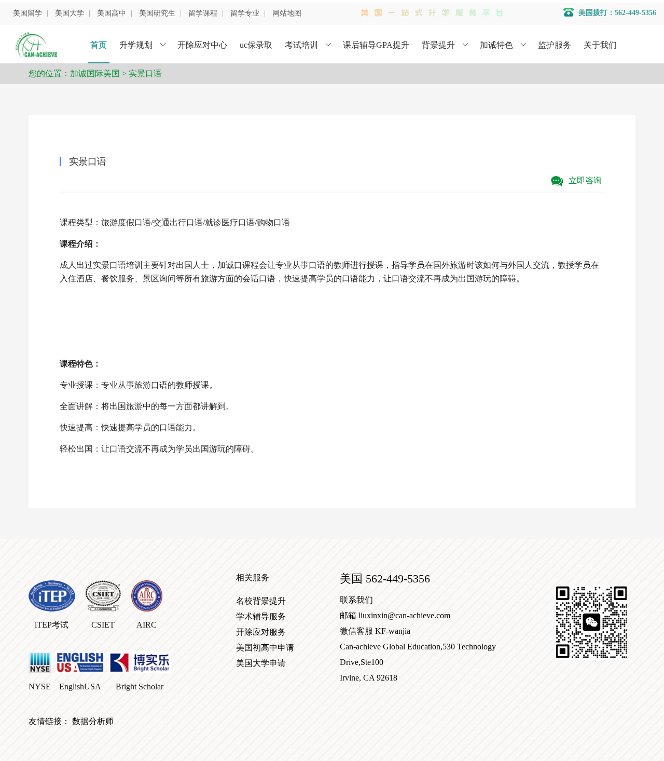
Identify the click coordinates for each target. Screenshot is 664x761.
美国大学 (69, 13)
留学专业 (244, 13)
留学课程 (202, 13)
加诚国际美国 (95, 73)
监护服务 (554, 44)
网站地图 (286, 13)
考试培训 (301, 44)
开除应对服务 (261, 632)
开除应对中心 (202, 44)
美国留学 (27, 13)
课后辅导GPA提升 (376, 44)
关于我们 (600, 44)
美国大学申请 (261, 663)
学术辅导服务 (261, 616)
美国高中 (111, 13)
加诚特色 (496, 44)
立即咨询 (584, 180)
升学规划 (136, 44)
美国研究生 (157, 13)
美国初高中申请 (265, 647)
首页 (98, 44)
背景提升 (438, 44)
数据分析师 (93, 721)
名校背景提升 (261, 600)
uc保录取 (256, 44)
